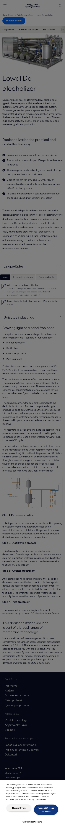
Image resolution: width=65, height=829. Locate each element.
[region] (32, 804)
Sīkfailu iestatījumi (32, 821)
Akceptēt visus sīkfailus (46, 809)
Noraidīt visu (19, 807)
